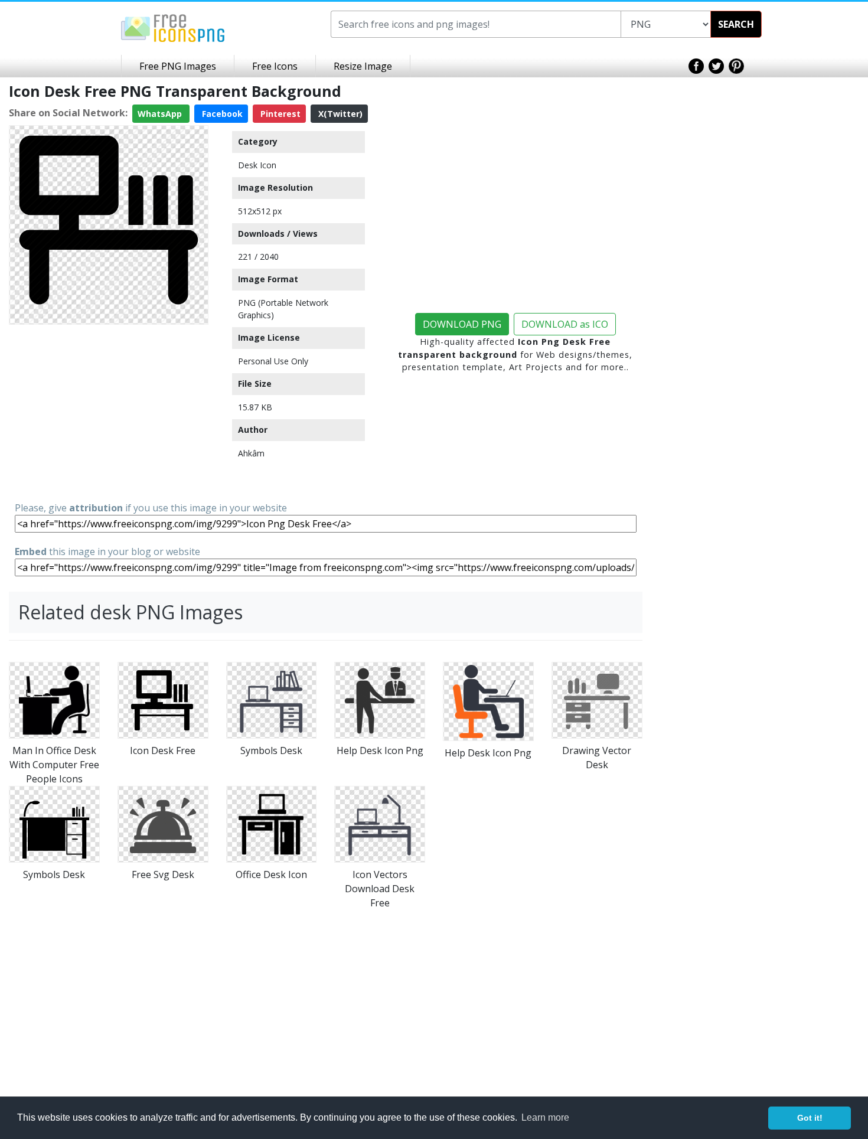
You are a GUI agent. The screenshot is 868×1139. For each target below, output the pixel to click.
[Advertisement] (108, 412)
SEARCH (736, 24)
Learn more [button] (545, 1117)
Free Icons (275, 66)
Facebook (221, 113)
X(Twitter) (339, 113)
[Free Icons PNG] (173, 27)
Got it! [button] (810, 1117)
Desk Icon (257, 165)
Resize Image (363, 66)
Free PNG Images (177, 66)
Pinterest (279, 113)
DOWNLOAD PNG (462, 324)
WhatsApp (161, 113)
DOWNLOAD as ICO (564, 324)
